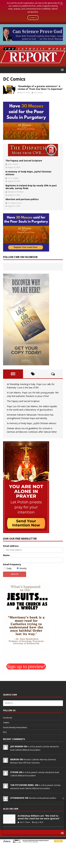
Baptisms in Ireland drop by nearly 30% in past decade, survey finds (31, 187)
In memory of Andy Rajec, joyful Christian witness (28, 173)
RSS (5, 732)
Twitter (6, 722)
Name (6, 555)
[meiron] (5, 761)
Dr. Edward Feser (15, 203)
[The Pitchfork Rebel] (5, 786)
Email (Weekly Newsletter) (15, 727)
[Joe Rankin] (5, 748)
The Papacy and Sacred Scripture (24, 160)
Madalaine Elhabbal (15, 192)
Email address (11, 545)
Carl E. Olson (13, 164)
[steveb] (5, 773)
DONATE (33, 17)
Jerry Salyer (38, 92)
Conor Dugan (13, 178)
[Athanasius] (5, 799)
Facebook (7, 717)
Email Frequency (12, 564)
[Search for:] (33, 703)
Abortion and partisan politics (22, 199)
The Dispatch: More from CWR (33, 150)
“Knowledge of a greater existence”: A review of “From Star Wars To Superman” (40, 87)
